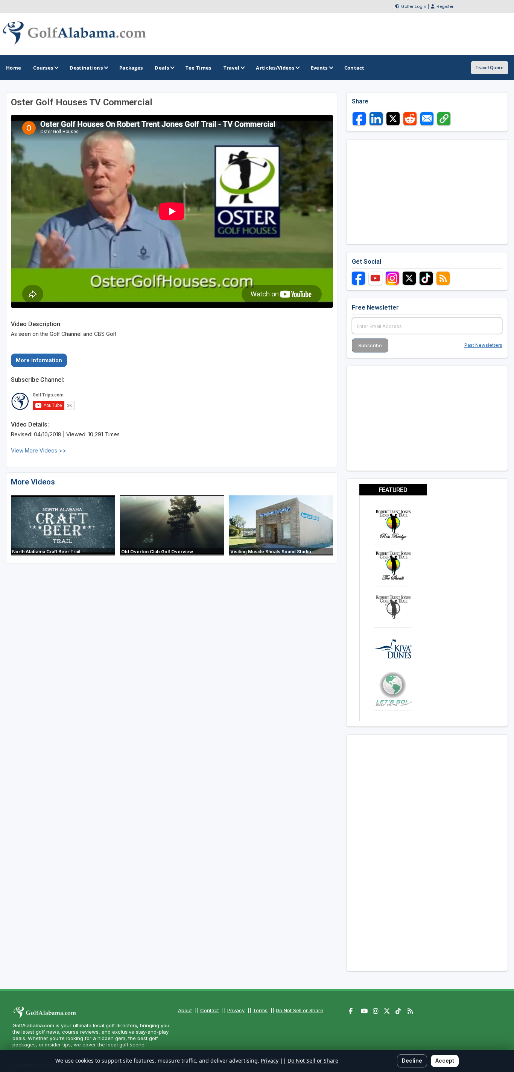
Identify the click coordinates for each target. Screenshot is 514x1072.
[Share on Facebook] (359, 118)
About (185, 1010)
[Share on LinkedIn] (376, 118)
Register (444, 6)
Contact (209, 1010)
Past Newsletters (483, 345)
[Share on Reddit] (410, 118)
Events (319, 67)
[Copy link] (443, 118)
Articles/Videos (275, 67)
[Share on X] (393, 118)
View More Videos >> (38, 450)
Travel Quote (489, 67)
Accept (444, 1060)
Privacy (236, 1010)
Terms (260, 1010)
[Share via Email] (426, 118)
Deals (162, 67)
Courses (43, 67)
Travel (232, 67)
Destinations (86, 67)
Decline (412, 1060)
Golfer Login (413, 6)
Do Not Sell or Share (299, 1010)
